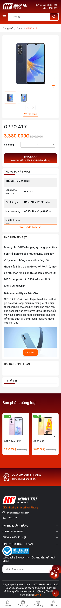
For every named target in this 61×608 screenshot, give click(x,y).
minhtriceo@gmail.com (18, 513)
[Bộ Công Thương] (15, 550)
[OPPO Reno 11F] (16, 426)
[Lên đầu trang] (55, 584)
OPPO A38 (38, 441)
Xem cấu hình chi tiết (30, 227)
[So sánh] (55, 593)
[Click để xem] (30, 63)
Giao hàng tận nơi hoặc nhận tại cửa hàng (30, 158)
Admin (37, 595)
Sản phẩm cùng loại (19, 402)
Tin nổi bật (10, 380)
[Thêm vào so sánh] (30, 114)
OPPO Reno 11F (12, 441)
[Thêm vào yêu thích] (53, 86)
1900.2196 (54, 8)
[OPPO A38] (45, 426)
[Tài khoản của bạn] (4, 16)
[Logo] (15, 6)
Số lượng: (9, 144)
